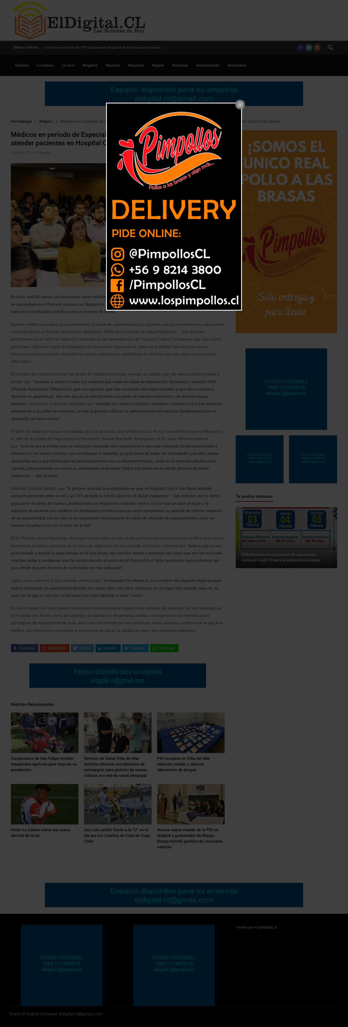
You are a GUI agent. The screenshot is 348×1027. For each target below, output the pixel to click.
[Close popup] (240, 104)
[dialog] (174, 207)
